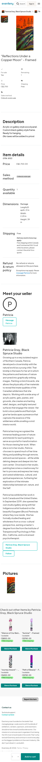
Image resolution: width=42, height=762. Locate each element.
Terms (19, 748)
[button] (20, 3)
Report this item (30, 699)
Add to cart (30, 756)
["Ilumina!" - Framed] (31, 634)
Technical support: (9, 713)
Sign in (31, 4)
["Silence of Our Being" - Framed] (10, 634)
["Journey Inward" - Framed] (10, 671)
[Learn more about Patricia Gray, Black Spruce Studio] (10, 339)
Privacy (25, 748)
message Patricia (23, 273)
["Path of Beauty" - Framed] (31, 671)
